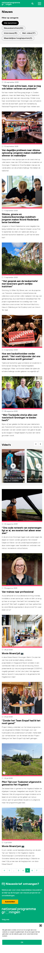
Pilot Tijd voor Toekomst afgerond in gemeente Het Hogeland (21, 783)
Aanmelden (10, 902)
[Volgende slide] (40, 444)
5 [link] (27, 870)
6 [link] (32, 870)
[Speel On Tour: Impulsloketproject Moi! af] (38, 466)
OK (22, 942)
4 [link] (23, 870)
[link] (4, 870)
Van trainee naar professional (18, 592)
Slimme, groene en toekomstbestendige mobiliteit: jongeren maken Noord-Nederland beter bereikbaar (20, 218)
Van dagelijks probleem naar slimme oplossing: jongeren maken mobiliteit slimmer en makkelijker (21, 153)
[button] (40, 925)
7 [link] (36, 870)
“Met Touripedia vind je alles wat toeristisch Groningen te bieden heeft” (19, 418)
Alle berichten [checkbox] (10, 23)
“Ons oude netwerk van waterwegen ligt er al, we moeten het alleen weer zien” (22, 530)
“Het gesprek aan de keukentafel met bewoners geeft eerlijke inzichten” (20, 284)
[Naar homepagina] (11, 3)
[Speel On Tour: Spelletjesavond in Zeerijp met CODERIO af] (13, 466)
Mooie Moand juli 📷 (12, 653)
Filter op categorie (10, 18)
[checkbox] (13, 28)
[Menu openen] (39, 3)
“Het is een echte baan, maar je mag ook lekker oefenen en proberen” (21, 87)
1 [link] (9, 870)
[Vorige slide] (36, 444)
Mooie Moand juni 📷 (13, 846)
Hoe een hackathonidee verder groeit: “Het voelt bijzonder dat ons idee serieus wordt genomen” (21, 356)
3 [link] (18, 870)
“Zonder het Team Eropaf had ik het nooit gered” (21, 722)
